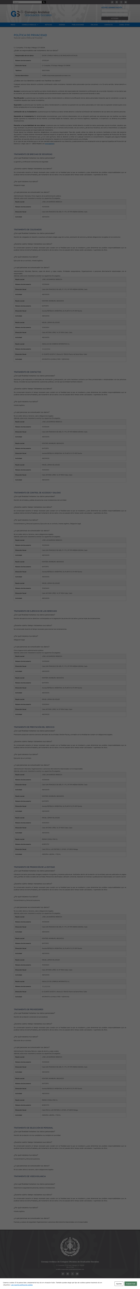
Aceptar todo (130, 1284)
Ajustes (119, 1284)
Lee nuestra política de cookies (22, 1285)
